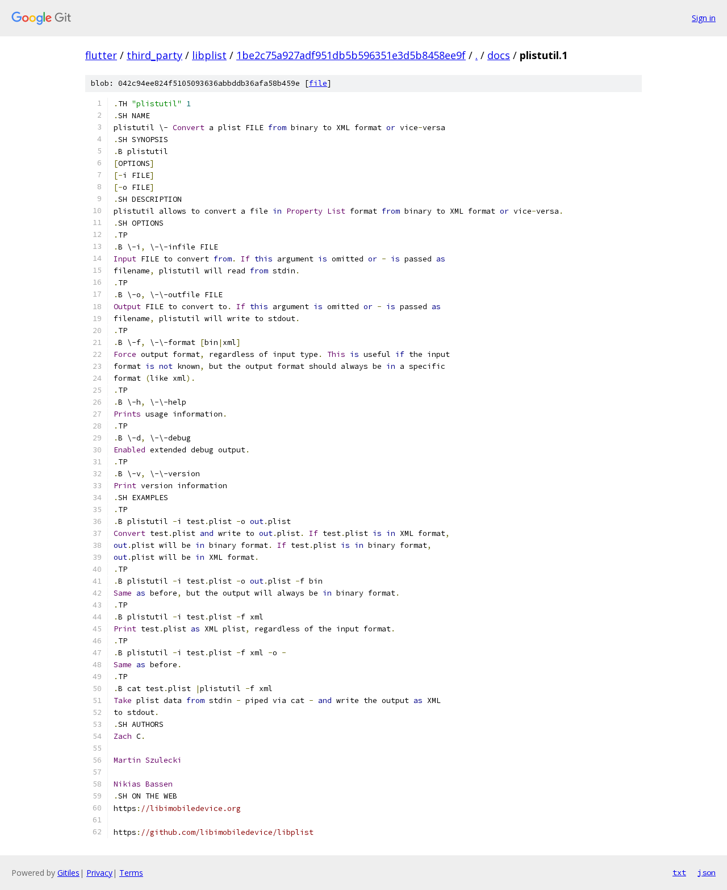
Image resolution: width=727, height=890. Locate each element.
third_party (154, 55)
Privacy (99, 872)
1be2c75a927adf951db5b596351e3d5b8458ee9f (351, 55)
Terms (131, 872)
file (318, 83)
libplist (209, 55)
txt (679, 872)
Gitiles (68, 872)
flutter (101, 55)
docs (498, 55)
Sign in (704, 18)
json (706, 872)
